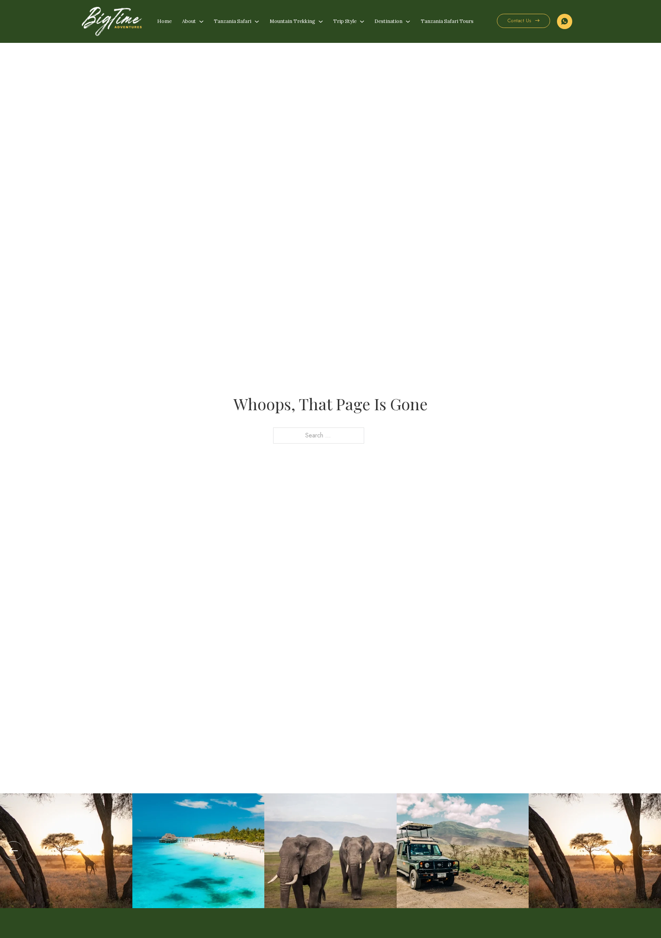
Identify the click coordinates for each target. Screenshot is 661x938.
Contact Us (519, 20)
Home (164, 21)
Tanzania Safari (232, 21)
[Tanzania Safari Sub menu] (256, 21)
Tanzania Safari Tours (447, 21)
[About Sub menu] (201, 21)
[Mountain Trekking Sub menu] (320, 21)
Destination (388, 21)
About (189, 21)
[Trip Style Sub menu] (362, 21)
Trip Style (345, 21)
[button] (13, 850)
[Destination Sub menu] (407, 21)
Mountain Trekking (292, 21)
